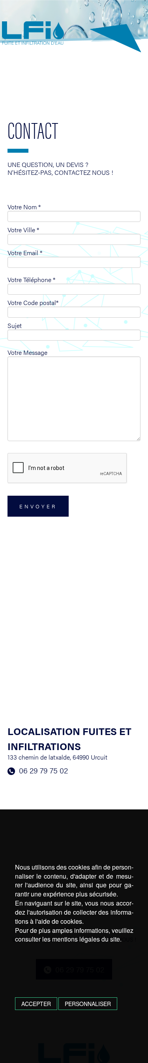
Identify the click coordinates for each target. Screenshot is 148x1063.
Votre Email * (24, 253)
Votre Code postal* (32, 303)
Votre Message (27, 352)
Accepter (36, 1004)
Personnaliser (88, 1004)
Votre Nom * (24, 207)
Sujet (14, 326)
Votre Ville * (23, 230)
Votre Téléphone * (31, 280)
